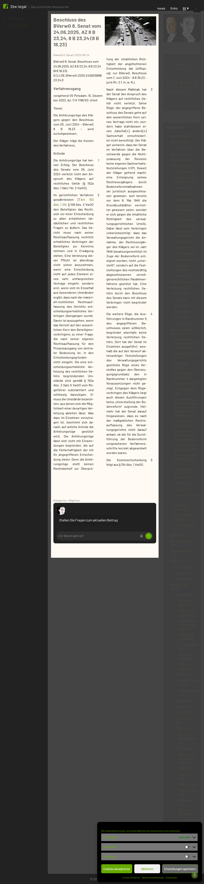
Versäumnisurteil (186, 495)
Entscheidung (184, 383)
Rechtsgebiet (179, 585)
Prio (173, 561)
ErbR (182, 768)
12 (181, 82)
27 (186, 91)
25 (177, 91)
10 (172, 82)
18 (177, 87)
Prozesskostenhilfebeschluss (186, 457)
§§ (184, 8)
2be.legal (18, 6)
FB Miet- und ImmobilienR (186, 233)
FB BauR (180, 188)
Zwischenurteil (185, 525)
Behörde (176, 142)
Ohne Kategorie (181, 541)
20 (186, 87)
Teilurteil (181, 483)
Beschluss (182, 363)
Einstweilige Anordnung (186, 375)
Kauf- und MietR (185, 812)
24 (172, 91)
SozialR (180, 700)
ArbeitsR (181, 595)
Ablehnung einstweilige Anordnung (186, 343)
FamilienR (186, 774)
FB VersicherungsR (183, 267)
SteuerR (180, 706)
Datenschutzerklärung (153, 877)
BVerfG (179, 323)
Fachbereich (178, 160)
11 (177, 82)
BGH (177, 305)
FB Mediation (184, 225)
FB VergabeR (183, 253)
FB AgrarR (182, 166)
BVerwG (175, 154)
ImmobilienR (187, 790)
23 (168, 91)
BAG (177, 293)
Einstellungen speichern (180, 869)
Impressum (171, 877)
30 (168, 96)
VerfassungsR (188, 680)
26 (181, 91)
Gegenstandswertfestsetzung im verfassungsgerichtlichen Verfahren (186, 407)
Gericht (175, 287)
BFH (177, 299)
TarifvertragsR (185, 666)
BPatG (179, 311)
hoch (178, 567)
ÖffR (178, 674)
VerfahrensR (183, 718)
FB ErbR (180, 194)
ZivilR (178, 728)
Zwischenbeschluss (184, 517)
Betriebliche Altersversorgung (188, 625)
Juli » (178, 106)
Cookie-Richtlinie (131, 877)
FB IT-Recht (183, 219)
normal (179, 579)
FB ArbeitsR (183, 172)
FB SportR (182, 247)
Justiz (174, 535)
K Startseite (13, 18)
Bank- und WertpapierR (188, 736)
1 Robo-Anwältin (16, 25)
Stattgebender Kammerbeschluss (185, 473)
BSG (177, 317)
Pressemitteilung (182, 551)
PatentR (184, 820)
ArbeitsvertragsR (187, 613)
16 (167, 87)
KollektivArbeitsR (187, 637)
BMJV (178, 148)
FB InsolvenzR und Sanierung (185, 208)
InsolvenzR (186, 800)
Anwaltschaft (179, 136)
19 (181, 87)
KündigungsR (188, 645)
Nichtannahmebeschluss (185, 447)
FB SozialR (182, 241)
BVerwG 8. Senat (63, 55)
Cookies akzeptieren (116, 869)
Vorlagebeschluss (182, 507)
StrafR (179, 712)
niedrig (179, 573)
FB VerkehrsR (184, 259)
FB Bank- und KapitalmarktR (186, 180)
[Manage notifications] (194, 875)
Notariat (180, 275)
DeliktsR (185, 748)
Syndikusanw (184, 281)
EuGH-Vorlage (184, 389)
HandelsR (185, 784)
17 (172, 87)
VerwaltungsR (188, 690)
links (174, 8)
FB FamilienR (184, 200)
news (161, 8)
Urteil (178, 489)
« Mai (169, 106)
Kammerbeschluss (183, 423)
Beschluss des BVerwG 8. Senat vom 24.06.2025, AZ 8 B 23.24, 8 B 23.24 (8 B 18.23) (77, 31)
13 (186, 82)
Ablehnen (147, 869)
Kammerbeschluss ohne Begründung (184, 435)
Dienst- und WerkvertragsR (187, 758)
